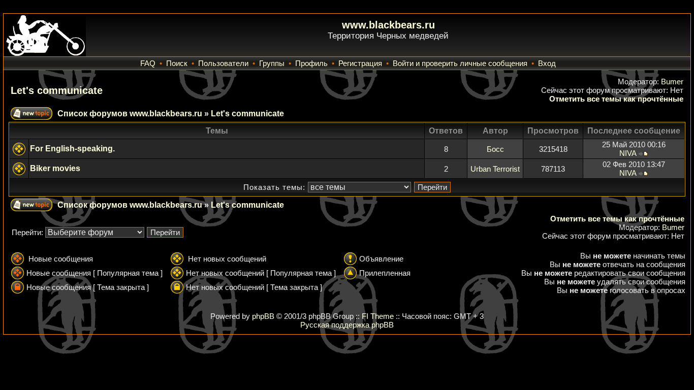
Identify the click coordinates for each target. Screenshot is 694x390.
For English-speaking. (72, 148)
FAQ (147, 63)
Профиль (311, 63)
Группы (272, 63)
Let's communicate (57, 90)
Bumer (672, 81)
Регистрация (360, 63)
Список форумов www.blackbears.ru (129, 113)
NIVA (627, 153)
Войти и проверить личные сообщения (460, 63)
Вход (547, 63)
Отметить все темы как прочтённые (616, 98)
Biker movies (55, 168)
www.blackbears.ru (388, 24)
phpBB (263, 316)
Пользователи (223, 63)
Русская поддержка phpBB (347, 324)
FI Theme (378, 316)
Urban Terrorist (495, 169)
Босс (495, 149)
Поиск (176, 63)
